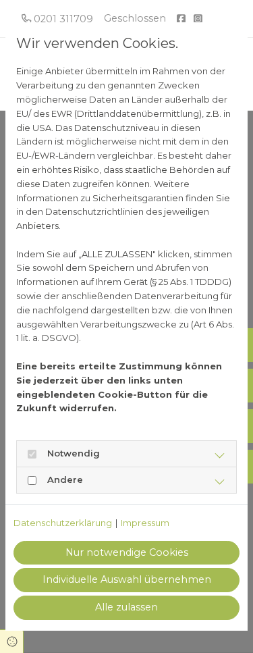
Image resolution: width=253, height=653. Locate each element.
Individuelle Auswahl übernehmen (127, 579)
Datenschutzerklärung (62, 522)
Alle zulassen (126, 607)
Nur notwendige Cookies (126, 552)
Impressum (145, 522)
